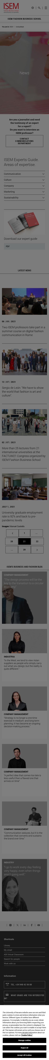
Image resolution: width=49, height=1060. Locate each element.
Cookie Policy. (27, 1035)
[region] (24, 1032)
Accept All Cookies (24, 1055)
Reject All (24, 1048)
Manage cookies (24, 1040)
